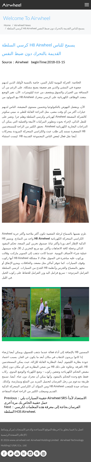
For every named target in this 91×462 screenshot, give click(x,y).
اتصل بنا (79, 429)
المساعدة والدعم (35, 429)
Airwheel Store (24, 453)
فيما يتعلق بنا (67, 429)
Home (7, 25)
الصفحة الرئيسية (9, 434)
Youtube (17, 453)
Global (43, 453)
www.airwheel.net (20, 440)
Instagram (30, 453)
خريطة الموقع (52, 429)
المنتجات (20, 429)
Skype (37, 453)
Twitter (10, 453)
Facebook (4, 453)
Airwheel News (22, 25)
